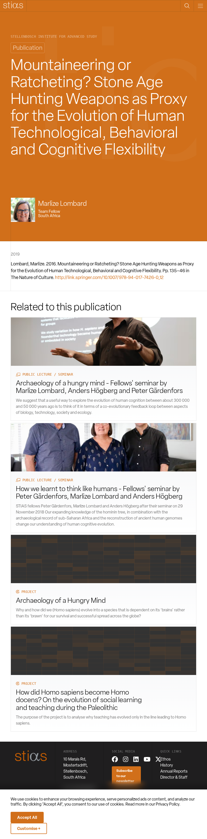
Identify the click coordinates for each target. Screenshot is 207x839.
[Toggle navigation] (200, 5)
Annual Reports (174, 771)
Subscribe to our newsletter (125, 775)
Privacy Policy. (168, 804)
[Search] (187, 5)
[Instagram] (125, 759)
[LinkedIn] (136, 759)
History (166, 765)
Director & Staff (174, 777)
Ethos (165, 759)
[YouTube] (147, 759)
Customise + (28, 828)
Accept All (27, 817)
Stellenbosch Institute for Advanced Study (54, 36)
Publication (27, 48)
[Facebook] (115, 759)
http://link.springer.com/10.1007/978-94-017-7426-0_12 (109, 277)
